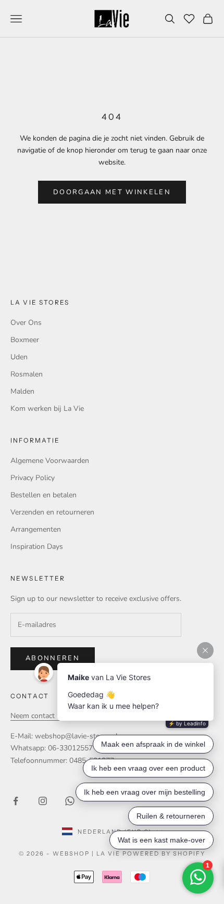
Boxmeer (24, 340)
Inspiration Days (36, 546)
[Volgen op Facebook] (15, 801)
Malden (22, 391)
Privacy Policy (32, 478)
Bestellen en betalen (43, 495)
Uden (19, 357)
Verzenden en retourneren (52, 512)
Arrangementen (35, 529)
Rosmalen (26, 374)
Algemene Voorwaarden (49, 461)
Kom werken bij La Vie (47, 408)
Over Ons (26, 323)
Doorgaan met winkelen (112, 192)
